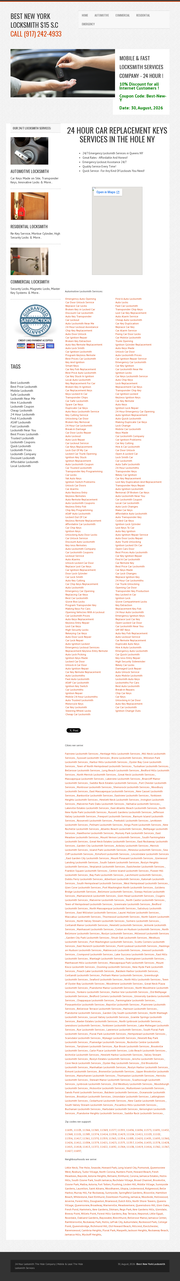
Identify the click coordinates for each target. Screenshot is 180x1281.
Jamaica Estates (148, 1176)
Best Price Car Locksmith (130, 566)
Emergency (88, 24)
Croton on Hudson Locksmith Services (137, 929)
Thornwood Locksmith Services (121, 916)
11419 (139, 1146)
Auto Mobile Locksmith (128, 675)
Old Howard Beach (119, 1226)
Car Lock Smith (74, 577)
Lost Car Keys (73, 626)
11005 (130, 1138)
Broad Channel (143, 1180)
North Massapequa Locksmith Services (113, 908)
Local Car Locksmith (127, 503)
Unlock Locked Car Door (79, 562)
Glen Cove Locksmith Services (83, 887)
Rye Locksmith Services (91, 1029)
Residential (143, 15)
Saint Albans (96, 1188)
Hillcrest (137, 1226)
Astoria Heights (97, 1176)
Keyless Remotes (75, 496)
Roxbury (76, 1171)
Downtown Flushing (118, 1196)
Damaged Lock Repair (128, 668)
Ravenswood (72, 1230)
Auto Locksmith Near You (130, 496)
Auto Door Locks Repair (129, 538)
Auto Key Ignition (125, 531)
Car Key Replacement (128, 478)
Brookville (159, 1180)
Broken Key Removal (77, 422)
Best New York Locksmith (151, 1264)
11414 (104, 1134)
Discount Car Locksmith (79, 312)
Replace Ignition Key (127, 577)
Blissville (149, 1192)
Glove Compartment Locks (131, 601)
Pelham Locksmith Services (106, 824)
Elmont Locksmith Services (81, 1071)
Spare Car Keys (74, 404)
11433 (147, 1142)
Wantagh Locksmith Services (107, 958)
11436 (130, 1130)
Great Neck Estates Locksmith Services (113, 841)
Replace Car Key (125, 327)
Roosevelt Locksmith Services (94, 820)
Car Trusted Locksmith (78, 467)
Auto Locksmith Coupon (79, 464)
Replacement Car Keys (128, 386)
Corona (134, 1176)
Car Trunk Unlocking (127, 584)
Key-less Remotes (76, 545)
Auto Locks (121, 302)
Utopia (124, 1188)
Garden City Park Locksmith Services (87, 937)
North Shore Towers (144, 1201)
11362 (156, 1146)
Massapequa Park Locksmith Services (132, 962)
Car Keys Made (124, 570)
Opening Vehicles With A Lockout (84, 612)
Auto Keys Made (124, 348)
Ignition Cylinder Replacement (133, 344)
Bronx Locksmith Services (127, 757)
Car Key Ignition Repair (128, 555)
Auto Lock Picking (75, 654)
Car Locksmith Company (129, 436)
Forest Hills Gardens (109, 1213)
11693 (156, 1138)
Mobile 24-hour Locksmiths (81, 696)
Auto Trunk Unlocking (128, 541)
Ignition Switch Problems (80, 481)
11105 (77, 1130)
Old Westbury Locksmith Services (132, 1084)
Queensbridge (80, 1226)
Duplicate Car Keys (76, 408)
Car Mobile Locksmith (128, 337)
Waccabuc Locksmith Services (83, 916)
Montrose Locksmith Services (94, 787)
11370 (95, 1138)
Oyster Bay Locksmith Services (121, 1063)
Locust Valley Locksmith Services (109, 1017)
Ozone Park (72, 1184)
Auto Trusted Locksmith (79, 700)
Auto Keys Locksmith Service (82, 411)
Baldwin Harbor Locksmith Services (137, 971)
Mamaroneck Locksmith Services (96, 895)
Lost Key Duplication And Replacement (138, 481)
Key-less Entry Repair (127, 658)
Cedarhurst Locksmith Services (108, 1100)
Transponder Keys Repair (130, 485)
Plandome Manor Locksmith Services (112, 987)
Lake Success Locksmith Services (134, 954)
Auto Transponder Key (128, 517)
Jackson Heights (137, 1230)
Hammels (85, 1209)
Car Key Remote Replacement (83, 672)
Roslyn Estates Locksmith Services (110, 1058)
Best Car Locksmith (76, 598)
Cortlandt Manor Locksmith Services (86, 925)
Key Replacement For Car (80, 383)
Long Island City (127, 1167)
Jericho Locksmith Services (148, 1058)
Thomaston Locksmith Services (135, 1075)
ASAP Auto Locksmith (77, 513)
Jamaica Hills (73, 1234)
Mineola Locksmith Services (144, 849)
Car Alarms (72, 489)
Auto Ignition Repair (77, 668)
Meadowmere (126, 1205)
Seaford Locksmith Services (106, 979)
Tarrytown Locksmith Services (94, 1046)
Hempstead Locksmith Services (146, 1033)
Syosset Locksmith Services (93, 757)
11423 (113, 1142)
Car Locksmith (123, 460)
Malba (83, 1184)
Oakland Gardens (87, 1217)
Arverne (69, 1201)
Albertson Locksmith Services (122, 879)
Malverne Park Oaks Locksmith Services (100, 803)
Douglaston (97, 1201)
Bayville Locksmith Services (122, 1004)
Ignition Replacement (78, 460)
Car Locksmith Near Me (129, 369)
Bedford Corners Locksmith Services (111, 996)
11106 (130, 1146)
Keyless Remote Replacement (83, 520)
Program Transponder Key (80, 605)
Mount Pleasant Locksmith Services (132, 858)
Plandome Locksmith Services (83, 1013)
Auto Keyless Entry (76, 492)
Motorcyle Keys (74, 703)
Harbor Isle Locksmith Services (130, 992)
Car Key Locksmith (76, 707)
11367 (165, 1146)
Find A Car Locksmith (127, 559)
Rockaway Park (92, 1222)
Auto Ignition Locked (77, 643)
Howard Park (109, 1167)
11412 (77, 1142)
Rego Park (125, 1209)
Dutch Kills (124, 1201)
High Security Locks (76, 629)
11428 (165, 1142)
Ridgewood (151, 1188)
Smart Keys (72, 365)
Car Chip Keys (73, 527)
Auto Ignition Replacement (131, 415)
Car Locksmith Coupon (128, 499)
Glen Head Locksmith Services (136, 895)
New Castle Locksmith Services (146, 1100)
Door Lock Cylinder (76, 573)
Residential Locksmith (29, 226)
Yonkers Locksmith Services (93, 992)
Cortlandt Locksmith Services (82, 975)
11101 (77, 1134)
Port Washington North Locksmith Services (128, 887)
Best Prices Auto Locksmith (131, 552)
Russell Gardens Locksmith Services (129, 812)
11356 (69, 1138)
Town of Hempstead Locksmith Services (88, 904)
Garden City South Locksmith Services (125, 1013)
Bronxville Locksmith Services (116, 1071)
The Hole (84, 1167)
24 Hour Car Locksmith (78, 425)
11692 (113, 1146)
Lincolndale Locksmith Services (150, 854)
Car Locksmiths (74, 689)
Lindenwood (136, 1188)
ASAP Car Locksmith (77, 682)
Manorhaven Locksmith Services (96, 1075)
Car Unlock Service (76, 538)
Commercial (122, 15)
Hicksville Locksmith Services (107, 1088)
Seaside (96, 1167)
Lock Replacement (126, 383)
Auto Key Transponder (78, 316)
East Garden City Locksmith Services (87, 858)
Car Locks (71, 474)
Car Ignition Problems (128, 439)
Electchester (150, 1226)
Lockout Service (74, 555)
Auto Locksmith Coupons (80, 503)
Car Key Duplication (127, 323)
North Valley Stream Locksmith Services (100, 921)
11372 (95, 1146)
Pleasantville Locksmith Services (84, 1004)
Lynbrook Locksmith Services (94, 1084)
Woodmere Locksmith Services (124, 983)
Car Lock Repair (74, 640)
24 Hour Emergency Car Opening (135, 411)
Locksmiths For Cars (127, 682)
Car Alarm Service (126, 330)
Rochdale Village (123, 1180)
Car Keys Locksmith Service (131, 376)
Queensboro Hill (145, 1205)
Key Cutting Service (76, 415)
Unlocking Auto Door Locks (81, 534)
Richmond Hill (98, 1226)
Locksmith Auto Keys (127, 679)
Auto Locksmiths (75, 675)
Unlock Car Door (125, 351)
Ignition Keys (73, 531)
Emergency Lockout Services (82, 647)
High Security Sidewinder (130, 661)
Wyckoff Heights (91, 1234)
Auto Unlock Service (127, 672)
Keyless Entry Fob (75, 506)
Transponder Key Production (132, 591)
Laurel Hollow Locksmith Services (138, 912)
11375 (121, 1142)
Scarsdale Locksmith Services (83, 1038)
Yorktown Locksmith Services (119, 1025)
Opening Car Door (126, 587)
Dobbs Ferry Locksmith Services (84, 879)
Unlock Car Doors (75, 485)
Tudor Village (90, 1171)
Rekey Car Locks (124, 665)
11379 (95, 1142)
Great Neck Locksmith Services (136, 774)
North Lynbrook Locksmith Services (140, 1021)
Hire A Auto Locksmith (128, 647)
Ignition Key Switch (76, 686)
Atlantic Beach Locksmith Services (121, 829)
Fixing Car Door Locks (128, 334)
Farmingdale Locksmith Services (135, 1000)
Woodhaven (112, 1188)
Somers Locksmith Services (142, 921)
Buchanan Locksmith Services (83, 1109)
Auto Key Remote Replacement (83, 344)
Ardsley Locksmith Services (132, 845)
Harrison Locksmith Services (140, 1008)
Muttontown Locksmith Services (145, 1088)
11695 (69, 1130)
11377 (112, 1130)
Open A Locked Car (126, 453)
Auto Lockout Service (127, 636)
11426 (69, 1142)
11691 (156, 1130)
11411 (139, 1134)
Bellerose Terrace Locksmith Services (99, 1008)
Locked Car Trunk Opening (81, 453)
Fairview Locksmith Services (81, 753)
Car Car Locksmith (126, 707)
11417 (77, 1138)
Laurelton (82, 1188)
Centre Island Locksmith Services (129, 870)
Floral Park (109, 1230)
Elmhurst (123, 1176)
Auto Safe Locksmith (127, 464)
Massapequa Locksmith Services (84, 778)
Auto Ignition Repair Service (131, 534)
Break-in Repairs (125, 689)
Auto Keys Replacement (79, 619)
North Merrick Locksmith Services (96, 774)
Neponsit (143, 1213)
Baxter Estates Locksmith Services (97, 1021)
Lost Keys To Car (124, 527)
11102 (156, 1134)
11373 (147, 1130)
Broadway (96, 1205)
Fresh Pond (71, 1209)
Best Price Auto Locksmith (80, 372)
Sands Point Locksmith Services (84, 1092)
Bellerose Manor (137, 1217)
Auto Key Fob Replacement (131, 633)
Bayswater (105, 1217)
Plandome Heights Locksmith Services (100, 1113)
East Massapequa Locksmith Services (112, 791)
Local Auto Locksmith (78, 379)
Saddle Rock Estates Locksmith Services (113, 783)
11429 (121, 1134)
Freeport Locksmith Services (114, 816)
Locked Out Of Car (76, 517)
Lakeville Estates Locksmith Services (87, 808)
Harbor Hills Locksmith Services (108, 762)
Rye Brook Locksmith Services (131, 1046)
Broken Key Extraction (78, 341)
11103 (148, 1134)
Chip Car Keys (123, 693)
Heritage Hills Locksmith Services (120, 753)
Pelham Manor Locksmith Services (121, 975)
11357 (130, 1142)
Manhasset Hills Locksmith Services (86, 962)
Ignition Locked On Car (128, 545)
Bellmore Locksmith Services (115, 891)
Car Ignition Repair (76, 337)
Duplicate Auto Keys (127, 643)
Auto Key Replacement (128, 703)
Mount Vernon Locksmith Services (120, 837)
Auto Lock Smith (75, 348)
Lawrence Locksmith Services (124, 1029)
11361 (86, 1138)
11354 (121, 1138)
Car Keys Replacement (78, 446)
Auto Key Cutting (75, 580)
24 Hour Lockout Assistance (81, 327)
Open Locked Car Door (128, 622)
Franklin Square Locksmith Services (86, 870)
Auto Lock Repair (75, 439)
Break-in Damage (75, 429)
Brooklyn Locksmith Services (94, 1096)
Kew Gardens (100, 1209)
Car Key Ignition (124, 365)
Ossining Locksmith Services (114, 967)
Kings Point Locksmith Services (142, 824)
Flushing (117, 1184)
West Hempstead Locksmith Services (146, 883)
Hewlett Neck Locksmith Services (119, 799)
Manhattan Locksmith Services (108, 1067)
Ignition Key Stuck (75, 457)
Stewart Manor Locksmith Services (110, 1079)
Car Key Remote (124, 400)
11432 (165, 1130)
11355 (121, 1130)
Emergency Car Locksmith (130, 362)
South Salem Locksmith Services (119, 862)
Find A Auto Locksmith (128, 298)
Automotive (102, 15)
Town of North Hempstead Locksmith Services (104, 766)
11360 (165, 1138)
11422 (104, 1146)
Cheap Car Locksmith (77, 714)
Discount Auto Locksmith (80, 541)
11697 (77, 1150)
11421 (104, 1142)
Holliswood (161, 1196)
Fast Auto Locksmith (77, 679)
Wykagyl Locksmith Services (119, 1038)
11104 (130, 1134)
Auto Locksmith (74, 587)
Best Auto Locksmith (127, 686)
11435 (147, 1138)
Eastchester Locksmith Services (145, 866)
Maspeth (122, 1230)
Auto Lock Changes (126, 506)
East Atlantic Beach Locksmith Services (134, 808)
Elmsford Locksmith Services (112, 854)
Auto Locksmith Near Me (79, 323)
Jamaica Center (157, 1217)
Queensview (82, 1205)
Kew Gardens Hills (143, 1209)
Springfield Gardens (130, 1192)
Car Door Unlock (125, 450)
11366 (86, 1130)
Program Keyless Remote (80, 355)
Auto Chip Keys (124, 379)
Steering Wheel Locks (78, 710)
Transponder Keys (126, 471)
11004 (86, 1142)
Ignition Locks (123, 372)
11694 (139, 1130)
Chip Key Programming (79, 510)
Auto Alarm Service (126, 316)
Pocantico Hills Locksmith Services (135, 1104)
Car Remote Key (124, 562)
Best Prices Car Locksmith (80, 358)
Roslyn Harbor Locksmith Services (148, 1067)
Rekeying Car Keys (76, 633)
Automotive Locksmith (30, 171)
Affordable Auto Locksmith (131, 513)
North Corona (107, 1171)
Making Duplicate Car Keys (131, 422)
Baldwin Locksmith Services (121, 1092)
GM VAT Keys (122, 629)
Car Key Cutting (124, 443)
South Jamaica (103, 1180)
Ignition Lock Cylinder (128, 524)
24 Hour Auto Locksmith (129, 612)
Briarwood (111, 1201)
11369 (104, 1130)
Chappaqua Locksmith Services (95, 1000)
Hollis (105, 1222)
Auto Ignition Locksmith (129, 489)
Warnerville (110, 1205)
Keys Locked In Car (76, 393)
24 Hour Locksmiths (127, 467)
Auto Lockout (73, 436)
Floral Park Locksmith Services (108, 1033)
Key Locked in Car (125, 594)
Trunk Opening (124, 341)
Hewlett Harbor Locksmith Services (121, 1054)
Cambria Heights (91, 1230)
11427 (68, 1150)
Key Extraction (123, 605)
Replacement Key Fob (128, 608)
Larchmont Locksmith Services (143, 875)
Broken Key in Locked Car (80, 309)
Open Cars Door (124, 548)
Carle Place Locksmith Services (108, 1050)
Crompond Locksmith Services (95, 954)
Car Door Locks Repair (78, 432)
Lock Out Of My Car (76, 450)
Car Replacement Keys (78, 390)
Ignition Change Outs (128, 710)
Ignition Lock (122, 598)
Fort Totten (104, 1184)
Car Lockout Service (77, 443)
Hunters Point (124, 1171)
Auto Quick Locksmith (128, 418)
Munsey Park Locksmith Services (134, 833)
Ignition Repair (74, 693)
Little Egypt (156, 1213)
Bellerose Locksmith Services (82, 770)
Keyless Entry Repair (77, 622)
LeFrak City (116, 1222)
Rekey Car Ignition (126, 474)
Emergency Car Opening (79, 591)
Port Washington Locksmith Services (111, 941)
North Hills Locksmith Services (142, 979)
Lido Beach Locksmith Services (147, 1050)
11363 (112, 1138)
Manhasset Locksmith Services (95, 929)
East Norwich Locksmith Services (96, 946)
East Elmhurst (96, 1196)
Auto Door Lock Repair (78, 636)
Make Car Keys (124, 510)
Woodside (147, 1196)
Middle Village (146, 1184)
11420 (139, 1138)
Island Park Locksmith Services (108, 849)
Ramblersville (73, 1222)
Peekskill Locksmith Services (131, 820)
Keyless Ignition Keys (127, 397)
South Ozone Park (82, 1180)
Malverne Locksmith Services (107, 900)
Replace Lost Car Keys (78, 566)
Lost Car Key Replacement (130, 312)
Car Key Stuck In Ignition (79, 376)
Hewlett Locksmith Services (126, 925)
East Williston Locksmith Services (97, 912)
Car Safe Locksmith (76, 400)
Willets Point (88, 1213)
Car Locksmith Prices (77, 615)
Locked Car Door (75, 661)
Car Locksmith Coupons (79, 552)
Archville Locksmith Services (82, 1054)
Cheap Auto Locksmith (128, 320)
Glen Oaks (163, 1205)
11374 (95, 1134)
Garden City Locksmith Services (95, 845)
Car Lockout (72, 320)
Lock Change (123, 425)
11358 (113, 1134)
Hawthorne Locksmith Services (95, 833)
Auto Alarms (72, 559)
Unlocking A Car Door (128, 700)
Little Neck (71, 1167)
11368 (69, 1134)
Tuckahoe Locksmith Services (150, 766)
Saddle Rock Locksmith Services (143, 1113)
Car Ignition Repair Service (131, 358)
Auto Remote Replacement (81, 499)
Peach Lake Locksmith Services (95, 971)
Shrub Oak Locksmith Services (129, 937)
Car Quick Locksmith (127, 654)
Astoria (92, 1184)
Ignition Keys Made (76, 658)
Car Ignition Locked (126, 393)
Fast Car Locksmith (126, 305)
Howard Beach (142, 1171)
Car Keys (120, 696)
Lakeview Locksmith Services (123, 778)
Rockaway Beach (158, 1230)
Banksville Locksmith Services (95, 795)
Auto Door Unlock (75, 334)
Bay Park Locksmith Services (106, 875)
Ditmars (114, 1209)
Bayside (82, 1176)
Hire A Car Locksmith (127, 446)
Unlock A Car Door (76, 665)
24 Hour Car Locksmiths (129, 580)
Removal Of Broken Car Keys (132, 492)
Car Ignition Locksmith (78, 351)
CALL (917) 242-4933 (36, 34)
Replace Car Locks (76, 305)
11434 (139, 1142)
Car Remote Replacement (130, 640)
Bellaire (112, 1176)
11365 (95, 1130)
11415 (69, 1146)
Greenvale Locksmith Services (132, 904)
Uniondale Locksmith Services (131, 1096)
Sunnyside (111, 1192)
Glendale (161, 1209)
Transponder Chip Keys (129, 309)
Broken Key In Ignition (78, 386)
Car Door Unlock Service (79, 302)
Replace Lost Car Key (127, 619)
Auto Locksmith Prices (128, 355)
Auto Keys (121, 404)
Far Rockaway (96, 1192)
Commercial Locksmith (30, 282)
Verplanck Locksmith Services (107, 866)
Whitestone (80, 1196)
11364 (121, 1146)
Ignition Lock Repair (127, 408)
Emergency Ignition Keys (130, 615)
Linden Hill (129, 1184)
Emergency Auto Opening (80, 298)
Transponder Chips (76, 397)
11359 (104, 1138)
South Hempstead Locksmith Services (99, 883)
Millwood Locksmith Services (152, 933)
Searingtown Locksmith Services (145, 958)
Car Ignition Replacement (80, 570)
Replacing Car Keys (76, 594)
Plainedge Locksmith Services (107, 1042)
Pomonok (143, 1167)
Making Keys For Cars (77, 608)
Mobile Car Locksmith (128, 429)
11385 (86, 1134)
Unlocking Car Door (76, 418)
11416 (148, 1146)
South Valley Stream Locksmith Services (89, 1104)
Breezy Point (72, 1213)
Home (85, 15)
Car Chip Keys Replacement (81, 584)
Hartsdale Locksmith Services (120, 1109)
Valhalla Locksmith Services (143, 803)
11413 (86, 1146)
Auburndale (131, 1222)
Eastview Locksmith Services (132, 795)
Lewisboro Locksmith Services (83, 1025)
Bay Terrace (130, 1213)
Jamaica (135, 1196)
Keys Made (121, 432)
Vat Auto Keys (73, 478)
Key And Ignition (75, 362)
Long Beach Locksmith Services (120, 770)
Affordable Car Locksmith (80, 524)
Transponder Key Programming (84, 471)
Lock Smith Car (124, 457)
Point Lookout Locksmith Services (137, 946)
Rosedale (70, 1217)
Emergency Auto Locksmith (131, 650)
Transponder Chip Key (128, 390)
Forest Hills (82, 1201)
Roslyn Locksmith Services (117, 933)
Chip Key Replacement (78, 330)
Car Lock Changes (126, 573)
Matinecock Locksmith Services (121, 950)
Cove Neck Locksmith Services (83, 1063)
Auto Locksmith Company (80, 548)
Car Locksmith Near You (129, 626)
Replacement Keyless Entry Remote (86, 650)
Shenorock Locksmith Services (131, 787)
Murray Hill (80, 1192)
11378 (156, 1142)
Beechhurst (119, 1217)
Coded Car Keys (124, 520)
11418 (77, 1146)
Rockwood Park (148, 1222)
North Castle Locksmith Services (145, 900)
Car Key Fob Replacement (80, 369)
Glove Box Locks (75, 601)
